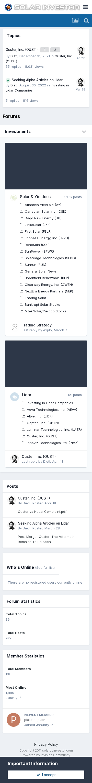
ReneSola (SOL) (37, 245)
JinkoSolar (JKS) (38, 225)
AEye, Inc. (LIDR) (40, 416)
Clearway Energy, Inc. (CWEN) (49, 284)
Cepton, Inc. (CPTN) (43, 423)
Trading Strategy (37, 325)
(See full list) (45, 567)
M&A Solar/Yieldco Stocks (45, 311)
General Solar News (41, 271)
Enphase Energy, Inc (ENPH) (47, 238)
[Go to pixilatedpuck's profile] (13, 720)
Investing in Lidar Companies (50, 403)
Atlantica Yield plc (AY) (43, 205)
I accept (48, 775)
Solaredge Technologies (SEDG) (50, 258)
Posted (44, 503)
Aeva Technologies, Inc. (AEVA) (52, 409)
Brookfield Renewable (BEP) (47, 278)
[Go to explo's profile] (14, 327)
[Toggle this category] (84, 131)
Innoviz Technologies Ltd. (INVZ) (52, 443)
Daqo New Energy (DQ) (43, 218)
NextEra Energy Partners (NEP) (49, 291)
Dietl (13, 56)
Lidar (26, 394)
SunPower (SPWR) (39, 251)
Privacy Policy (46, 744)
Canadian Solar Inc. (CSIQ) (46, 211)
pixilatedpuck (34, 720)
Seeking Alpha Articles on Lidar (37, 80)
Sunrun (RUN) (35, 265)
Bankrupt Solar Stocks (42, 304)
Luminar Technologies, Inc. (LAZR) (54, 429)
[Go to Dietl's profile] (81, 51)
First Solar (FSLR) (38, 231)
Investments (18, 131)
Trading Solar (35, 298)
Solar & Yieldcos (35, 196)
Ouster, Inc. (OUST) (22, 50)
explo (47, 330)
